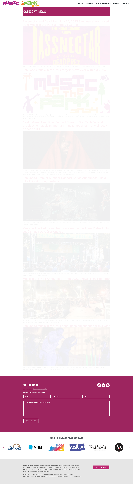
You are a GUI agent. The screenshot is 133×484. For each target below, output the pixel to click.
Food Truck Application (48, 476)
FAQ (71, 476)
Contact (126, 3)
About (80, 3)
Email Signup (77, 476)
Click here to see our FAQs (40, 389)
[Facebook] (99, 385)
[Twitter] (103, 385)
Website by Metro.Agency (67, 474)
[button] (81, 4)
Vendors (116, 3)
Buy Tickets (26, 476)
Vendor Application (35, 476)
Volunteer (65, 476)
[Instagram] (108, 385)
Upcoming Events (92, 3)
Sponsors (106, 3)
